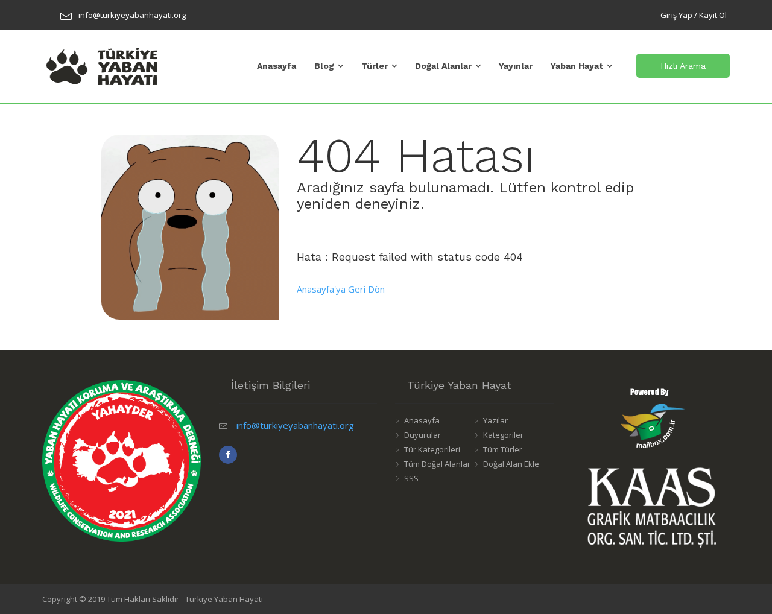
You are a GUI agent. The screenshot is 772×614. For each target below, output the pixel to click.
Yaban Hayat (577, 66)
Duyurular (422, 435)
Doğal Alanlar (443, 66)
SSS (411, 478)
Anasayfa (276, 66)
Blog (324, 66)
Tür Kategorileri (432, 449)
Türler (374, 66)
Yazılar (495, 420)
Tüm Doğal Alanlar (437, 464)
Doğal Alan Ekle (511, 464)
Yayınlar (516, 66)
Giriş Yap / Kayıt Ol (693, 15)
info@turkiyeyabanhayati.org (132, 15)
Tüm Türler (502, 449)
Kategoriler (503, 435)
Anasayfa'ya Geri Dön (341, 289)
